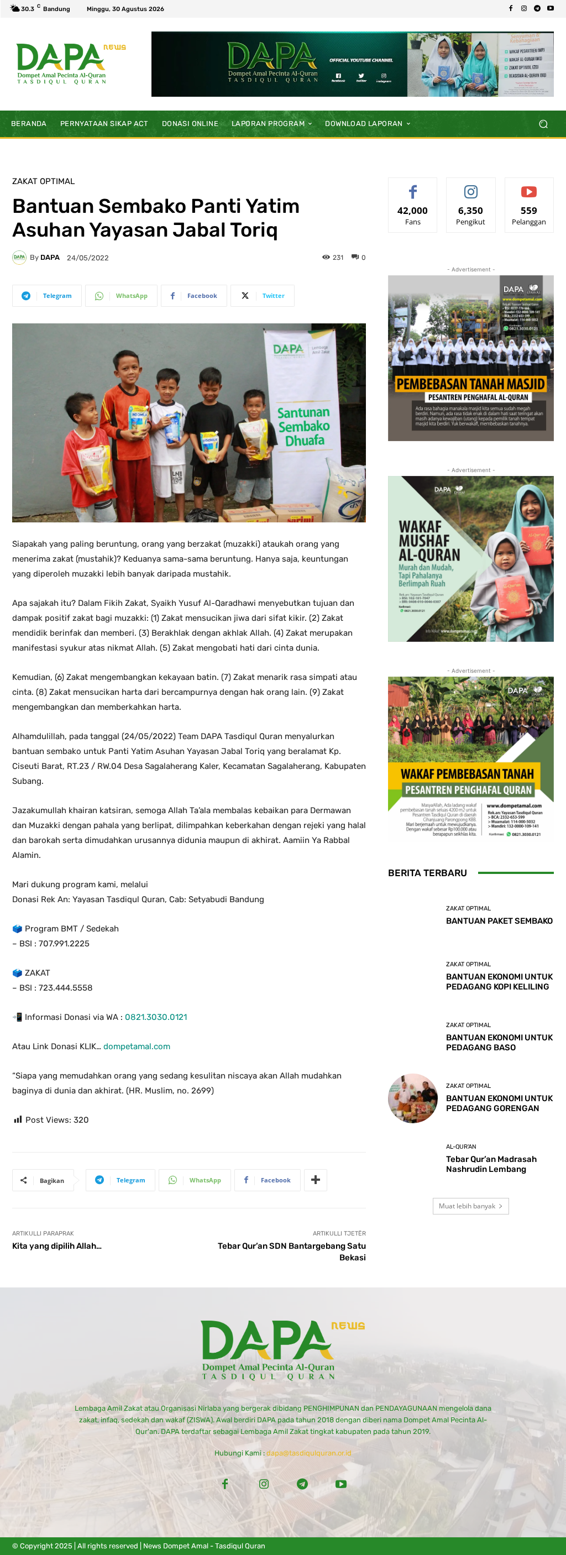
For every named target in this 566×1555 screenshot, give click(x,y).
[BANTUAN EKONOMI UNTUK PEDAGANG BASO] (413, 1037)
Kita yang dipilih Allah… (57, 1246)
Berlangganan (531, 186)
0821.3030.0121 (156, 1017)
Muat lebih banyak (467, 1206)
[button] (543, 124)
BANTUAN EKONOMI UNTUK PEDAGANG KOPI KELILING (499, 982)
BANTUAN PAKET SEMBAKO (499, 921)
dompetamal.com (136, 1046)
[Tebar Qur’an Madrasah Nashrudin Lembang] (413, 1159)
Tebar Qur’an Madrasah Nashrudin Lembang (491, 1164)
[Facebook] (510, 8)
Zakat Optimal (43, 181)
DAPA (50, 257)
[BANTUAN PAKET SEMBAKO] (413, 916)
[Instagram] (524, 8)
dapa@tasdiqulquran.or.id (309, 1453)
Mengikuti (471, 186)
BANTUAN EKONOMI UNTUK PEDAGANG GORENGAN (499, 1103)
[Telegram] (537, 8)
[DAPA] (21, 257)
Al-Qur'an (461, 1147)
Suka (413, 186)
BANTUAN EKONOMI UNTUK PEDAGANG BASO (499, 1043)
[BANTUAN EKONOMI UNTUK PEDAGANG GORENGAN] (413, 1098)
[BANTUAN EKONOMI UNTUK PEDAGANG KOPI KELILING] (413, 977)
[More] (315, 1180)
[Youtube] (550, 8)
